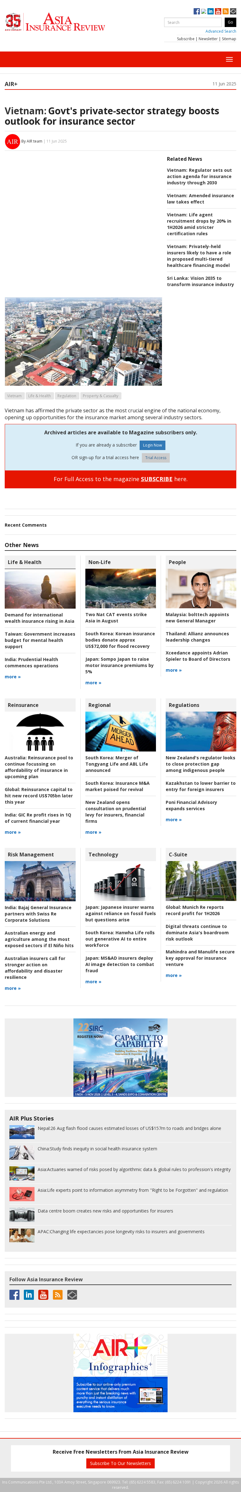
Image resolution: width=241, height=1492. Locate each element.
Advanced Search (221, 31)
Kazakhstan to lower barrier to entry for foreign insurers (201, 786)
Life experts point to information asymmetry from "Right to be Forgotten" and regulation (133, 1190)
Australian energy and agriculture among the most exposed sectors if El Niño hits (39, 939)
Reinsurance (23, 705)
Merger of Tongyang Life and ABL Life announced (116, 764)
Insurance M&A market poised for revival (117, 786)
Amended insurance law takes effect (200, 199)
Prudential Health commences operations (31, 662)
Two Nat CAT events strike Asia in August (116, 617)
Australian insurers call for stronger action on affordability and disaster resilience (35, 967)
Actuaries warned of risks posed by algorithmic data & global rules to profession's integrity (134, 1169)
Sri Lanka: (178, 278)
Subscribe (186, 38)
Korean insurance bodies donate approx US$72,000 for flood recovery (120, 640)
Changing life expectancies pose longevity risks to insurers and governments (121, 1231)
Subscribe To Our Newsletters (120, 1463)
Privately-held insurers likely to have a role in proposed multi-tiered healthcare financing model (199, 255)
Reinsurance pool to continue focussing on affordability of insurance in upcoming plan (39, 767)
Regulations (184, 705)
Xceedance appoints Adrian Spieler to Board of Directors (198, 656)
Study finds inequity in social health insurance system (97, 1149)
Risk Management (31, 854)
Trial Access (155, 457)
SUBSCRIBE (157, 479)
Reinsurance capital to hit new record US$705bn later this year (39, 795)
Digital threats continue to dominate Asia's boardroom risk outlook (197, 932)
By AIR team (31, 141)
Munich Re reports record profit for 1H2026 (195, 910)
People (177, 562)
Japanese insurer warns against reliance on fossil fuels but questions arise (120, 913)
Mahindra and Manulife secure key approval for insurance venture (200, 958)
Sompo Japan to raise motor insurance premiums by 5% (119, 665)
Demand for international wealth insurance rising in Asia (39, 618)
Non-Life (99, 562)
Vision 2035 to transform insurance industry (200, 281)
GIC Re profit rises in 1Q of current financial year (38, 818)
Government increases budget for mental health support (40, 640)
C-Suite (178, 854)
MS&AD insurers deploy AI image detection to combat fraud (119, 964)
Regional (99, 705)
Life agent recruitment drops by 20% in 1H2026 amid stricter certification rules (199, 224)
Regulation (66, 396)
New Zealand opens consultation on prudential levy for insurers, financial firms (115, 811)
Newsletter (208, 38)
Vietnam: (25, 110)
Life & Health (39, 396)
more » (13, 677)
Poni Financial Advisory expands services (191, 805)
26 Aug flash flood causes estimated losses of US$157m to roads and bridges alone (129, 1128)
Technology (103, 854)
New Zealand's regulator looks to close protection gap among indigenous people (200, 764)
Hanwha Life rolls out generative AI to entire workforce (120, 939)
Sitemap (229, 38)
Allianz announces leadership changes (197, 637)
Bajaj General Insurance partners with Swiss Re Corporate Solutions (38, 913)
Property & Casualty (100, 396)
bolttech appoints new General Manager (197, 617)
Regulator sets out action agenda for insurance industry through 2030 (199, 176)
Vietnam (14, 396)
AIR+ (11, 84)
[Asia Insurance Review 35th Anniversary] (67, 22)
